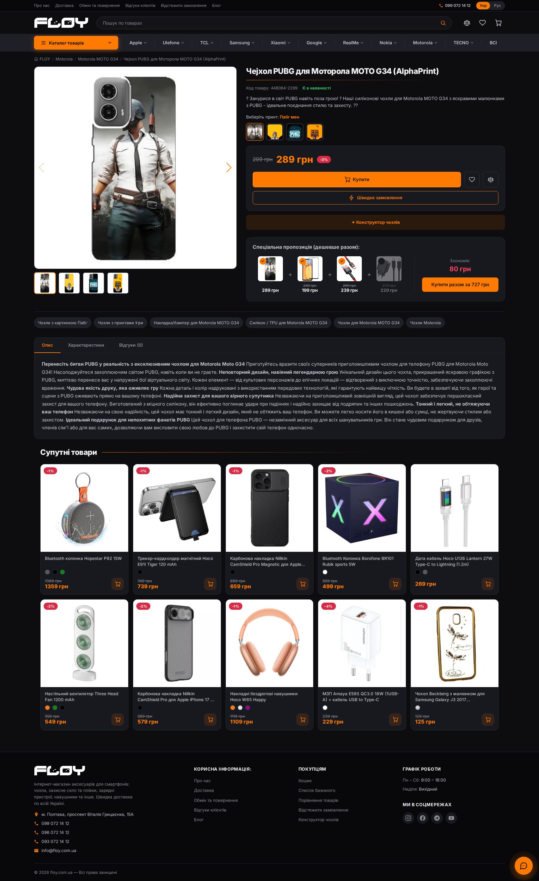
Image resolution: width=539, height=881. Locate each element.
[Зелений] (62, 572)
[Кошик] (498, 23)
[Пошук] (444, 23)
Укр (483, 5)
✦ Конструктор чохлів (376, 222)
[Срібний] (240, 707)
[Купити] (117, 584)
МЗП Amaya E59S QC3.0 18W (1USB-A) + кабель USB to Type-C (361, 696)
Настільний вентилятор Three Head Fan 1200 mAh (81, 696)
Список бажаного (317, 790)
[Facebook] (422, 818)
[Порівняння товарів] (467, 23)
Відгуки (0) (131, 345)
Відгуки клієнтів (140, 5)
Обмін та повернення (99, 5)
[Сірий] (47, 572)
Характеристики (86, 345)
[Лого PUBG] (294, 132)
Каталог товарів (66, 43)
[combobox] (266, 23)
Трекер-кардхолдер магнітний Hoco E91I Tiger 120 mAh (175, 561)
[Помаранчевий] (47, 707)
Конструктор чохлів (319, 819)
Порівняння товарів (318, 800)
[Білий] (325, 572)
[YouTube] (451, 818)
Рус (497, 5)
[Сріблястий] (417, 707)
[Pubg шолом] (314, 132)
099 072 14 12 (458, 5)
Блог (216, 5)
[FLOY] (61, 22)
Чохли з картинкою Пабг (62, 322)
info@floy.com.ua (58, 850)
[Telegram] (437, 818)
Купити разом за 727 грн (460, 284)
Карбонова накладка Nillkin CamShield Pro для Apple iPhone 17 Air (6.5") (177, 697)
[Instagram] (408, 818)
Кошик (305, 780)
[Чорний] (54, 572)
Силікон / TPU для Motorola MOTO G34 (288, 322)
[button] (45, 283)
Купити (361, 179)
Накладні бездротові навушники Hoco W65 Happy (264, 696)
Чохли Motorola (425, 322)
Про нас (42, 5)
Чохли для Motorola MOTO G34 (369, 322)
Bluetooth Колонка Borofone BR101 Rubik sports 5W (358, 561)
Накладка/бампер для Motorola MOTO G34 (196, 322)
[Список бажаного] (482, 23)
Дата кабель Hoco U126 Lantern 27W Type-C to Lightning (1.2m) (454, 561)
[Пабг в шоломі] (275, 132)
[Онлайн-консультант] (524, 866)
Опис (47, 345)
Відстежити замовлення (183, 5)
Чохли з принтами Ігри (120, 322)
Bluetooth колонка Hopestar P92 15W (83, 558)
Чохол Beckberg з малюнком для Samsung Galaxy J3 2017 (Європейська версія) (450, 697)
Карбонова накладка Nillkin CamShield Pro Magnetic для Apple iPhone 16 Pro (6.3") (265, 561)
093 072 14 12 (55, 841)
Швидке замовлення (379, 197)
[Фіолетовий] (247, 707)
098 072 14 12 (55, 832)
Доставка (64, 5)
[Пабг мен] (255, 132)
